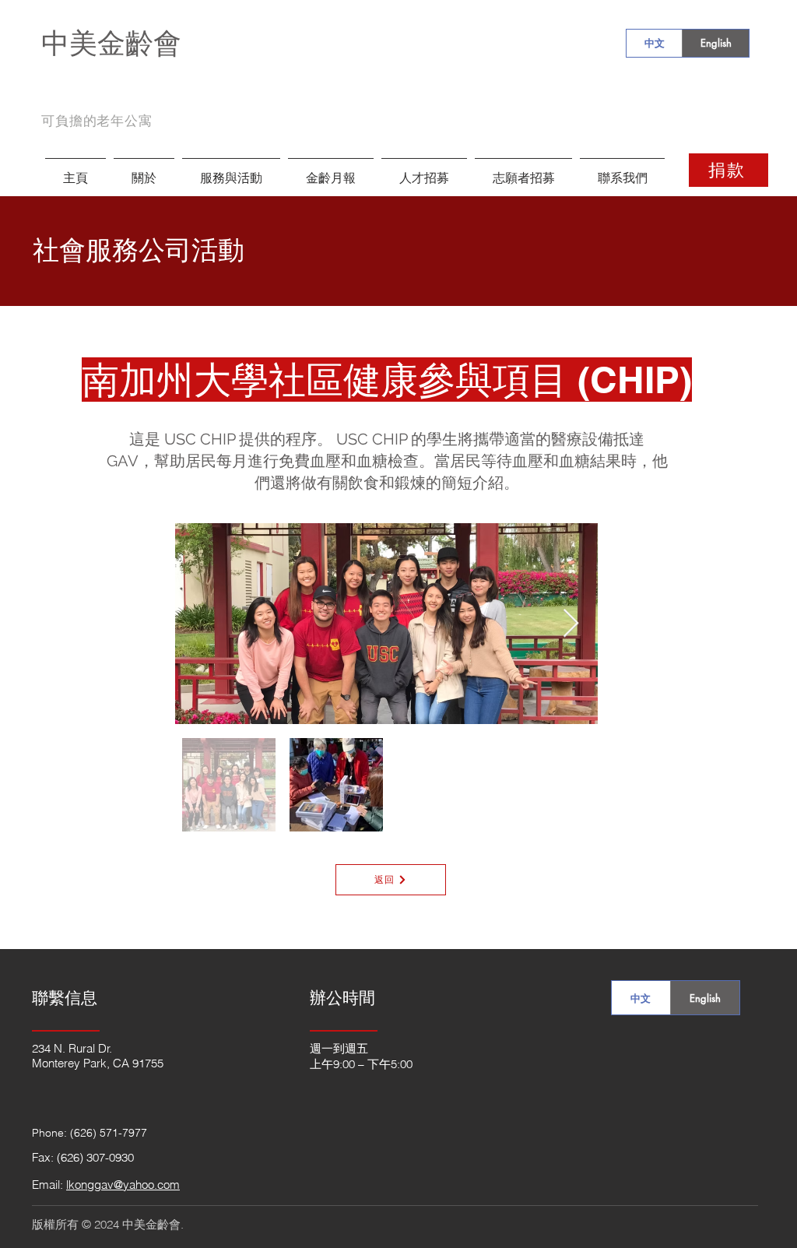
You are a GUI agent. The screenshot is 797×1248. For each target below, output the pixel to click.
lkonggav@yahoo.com (123, 1184)
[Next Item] (571, 624)
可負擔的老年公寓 (97, 120)
